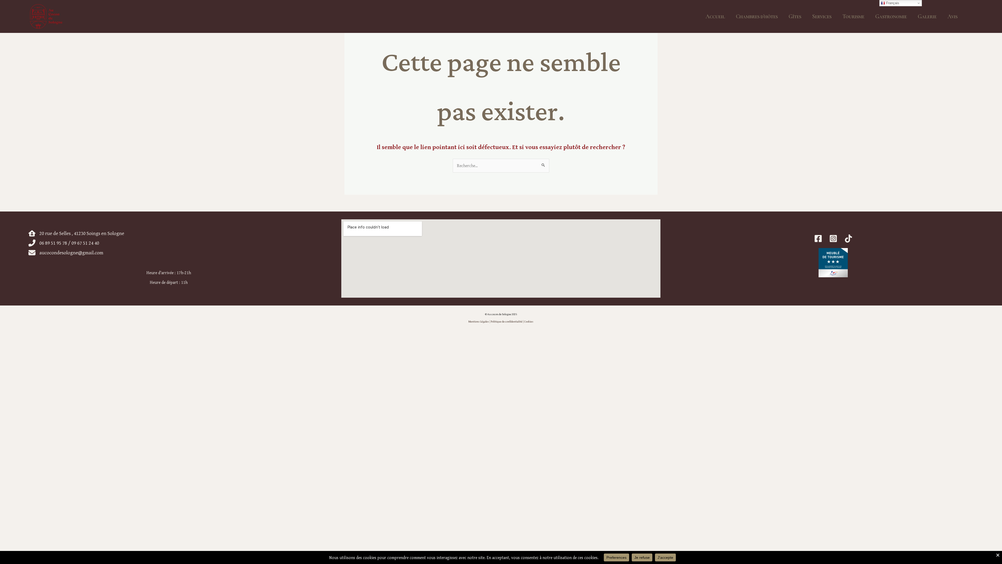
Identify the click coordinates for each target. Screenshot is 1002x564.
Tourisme (853, 16)
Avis (952, 16)
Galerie (927, 16)
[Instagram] (833, 238)
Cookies (528, 321)
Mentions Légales (478, 321)
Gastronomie (891, 16)
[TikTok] (848, 238)
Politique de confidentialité (506, 321)
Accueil (715, 16)
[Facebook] (818, 238)
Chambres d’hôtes (757, 16)
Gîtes (795, 16)
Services (821, 16)
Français (892, 3)
